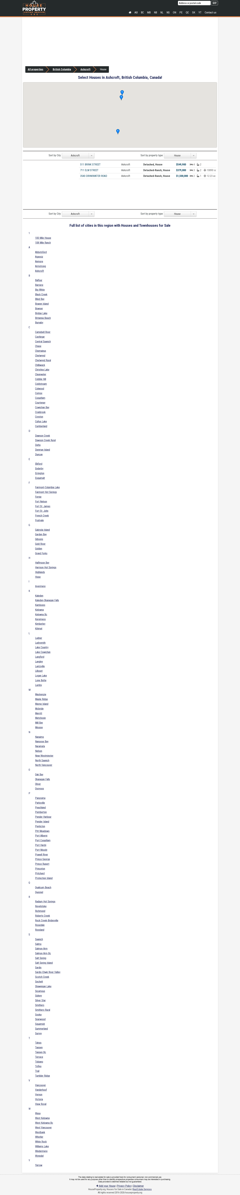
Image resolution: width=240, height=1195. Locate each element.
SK (193, 12)
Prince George (42, 859)
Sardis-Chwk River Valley (47, 972)
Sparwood (40, 1019)
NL (161, 12)
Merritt (38, 713)
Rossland (39, 929)
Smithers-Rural (42, 1009)
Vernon (38, 1094)
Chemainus (40, 350)
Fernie (38, 496)
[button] (118, 131)
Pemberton (41, 812)
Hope (38, 576)
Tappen (39, 1047)
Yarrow (38, 1165)
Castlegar (40, 336)
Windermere (41, 1151)
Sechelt (39, 981)
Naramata (40, 746)
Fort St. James (42, 506)
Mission (39, 727)
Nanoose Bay (41, 741)
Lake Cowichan (42, 652)
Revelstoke (41, 906)
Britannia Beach (43, 318)
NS (168, 12)
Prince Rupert (42, 863)
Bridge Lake (41, 313)
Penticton (40, 826)
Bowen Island (42, 303)
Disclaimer (138, 1185)
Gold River (40, 543)
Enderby (39, 468)
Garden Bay (41, 534)
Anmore (39, 261)
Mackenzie (40, 694)
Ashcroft (85, 69)
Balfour (38, 280)
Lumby (38, 685)
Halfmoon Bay (42, 562)
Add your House (106, 1185)
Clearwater (40, 374)
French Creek (42, 515)
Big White (40, 289)
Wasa (37, 1113)
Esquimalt (40, 478)
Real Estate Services (142, 1189)
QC (187, 12)
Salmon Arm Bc (43, 953)
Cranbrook (40, 412)
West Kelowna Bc (44, 1122)
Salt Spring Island (44, 962)
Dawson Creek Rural (45, 440)
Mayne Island (41, 703)
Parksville (40, 802)
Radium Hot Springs (45, 901)
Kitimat (38, 628)
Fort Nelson (41, 501)
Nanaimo (39, 736)
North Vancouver (43, 765)
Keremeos (40, 619)
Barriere (39, 285)
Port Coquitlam (42, 840)
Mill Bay (39, 722)
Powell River (41, 854)
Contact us (210, 12)
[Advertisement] (120, 42)
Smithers (39, 1005)
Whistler (39, 1136)
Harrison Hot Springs (45, 567)
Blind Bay (39, 299)
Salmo (38, 944)
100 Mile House (43, 237)
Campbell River (42, 332)
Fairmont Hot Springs (46, 492)
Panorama (40, 798)
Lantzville (40, 666)
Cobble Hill (40, 379)
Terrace (39, 1057)
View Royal (40, 1104)
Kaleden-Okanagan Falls (47, 600)
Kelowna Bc (41, 614)
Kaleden (39, 595)
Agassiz (39, 256)
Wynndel (39, 1155)
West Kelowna (42, 1118)
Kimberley (40, 623)
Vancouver (40, 1085)
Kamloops (40, 605)
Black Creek (41, 294)
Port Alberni (41, 835)
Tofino (38, 1066)
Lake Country (41, 647)
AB (136, 12)
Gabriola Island (42, 529)
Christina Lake (42, 369)
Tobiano (39, 1061)
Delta (37, 445)
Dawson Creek (42, 435)
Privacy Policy (124, 1185)
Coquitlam (40, 397)
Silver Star (40, 1000)
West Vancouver (43, 1127)
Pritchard (40, 873)
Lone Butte (40, 680)
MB (149, 12)
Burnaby (39, 322)
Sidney (38, 995)
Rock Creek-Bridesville (46, 920)
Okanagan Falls (42, 779)
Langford (39, 656)
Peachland (40, 807)
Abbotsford (41, 252)
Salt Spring (40, 958)
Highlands (40, 572)
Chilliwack (40, 365)
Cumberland (41, 426)
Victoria (39, 1099)
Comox (38, 393)
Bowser (39, 308)
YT (200, 12)
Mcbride (39, 708)
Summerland (41, 1028)
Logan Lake (41, 675)
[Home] (130, 12)
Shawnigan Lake (43, 986)
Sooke (38, 1014)
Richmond (40, 911)
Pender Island (42, 821)
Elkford (38, 463)
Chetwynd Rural (43, 360)
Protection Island (44, 878)
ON (174, 12)
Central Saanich (43, 341)
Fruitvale (39, 520)
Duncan (39, 454)
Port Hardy (40, 845)
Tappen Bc (40, 1052)
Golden (38, 548)
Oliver (38, 784)
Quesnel (39, 892)
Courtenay (40, 402)
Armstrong (40, 266)
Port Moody (41, 849)
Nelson (38, 751)
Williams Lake (42, 1146)
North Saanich (42, 760)
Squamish (40, 1023)
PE (181, 12)
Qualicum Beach (43, 887)
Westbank (40, 1132)
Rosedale (40, 925)
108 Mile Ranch (43, 242)
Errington (39, 473)
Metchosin (40, 718)
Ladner (38, 638)
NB (155, 12)
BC (142, 12)
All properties (35, 69)
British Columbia (62, 69)
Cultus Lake (41, 421)
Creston (39, 416)
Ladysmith (40, 642)
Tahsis (38, 1042)
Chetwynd (40, 355)
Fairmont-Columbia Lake (47, 487)
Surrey (38, 1033)
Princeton (40, 868)
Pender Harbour (43, 816)
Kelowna (39, 609)
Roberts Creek (42, 915)
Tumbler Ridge (42, 1075)
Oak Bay (39, 774)
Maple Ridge (41, 699)
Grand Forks (41, 553)
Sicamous (40, 991)
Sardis (38, 967)
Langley (39, 661)
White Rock (41, 1141)
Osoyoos (39, 788)
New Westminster (44, 755)
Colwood (39, 388)
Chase (38, 346)
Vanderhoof (41, 1089)
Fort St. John (41, 510)
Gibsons (39, 539)
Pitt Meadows (42, 831)
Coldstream (41, 383)
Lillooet (39, 670)
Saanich (39, 939)
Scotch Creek (42, 976)
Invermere (40, 586)
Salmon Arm (41, 948)
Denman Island (42, 449)
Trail (37, 1071)
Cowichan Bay (42, 407)
